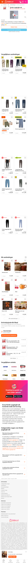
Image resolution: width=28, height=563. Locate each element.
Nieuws (2, 498)
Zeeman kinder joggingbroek (15, 448)
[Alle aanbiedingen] (26, 257)
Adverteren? (3, 485)
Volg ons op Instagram (6, 505)
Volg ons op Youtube (5, 507)
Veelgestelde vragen (5, 483)
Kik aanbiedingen (7, 257)
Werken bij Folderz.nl (5, 495)
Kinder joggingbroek (13, 440)
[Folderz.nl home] (9, 1)
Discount (9, 444)
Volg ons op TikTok (5, 509)
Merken (2, 488)
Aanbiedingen (13, 4)
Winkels (5, 4)
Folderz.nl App (4, 490)
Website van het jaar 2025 (6, 496)
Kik (8, 4)
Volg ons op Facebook (6, 504)
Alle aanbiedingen (5, 487)
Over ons (3, 491)
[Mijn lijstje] (23, 2)
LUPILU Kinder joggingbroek (8, 449)
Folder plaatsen (4, 493)
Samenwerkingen (4, 517)
